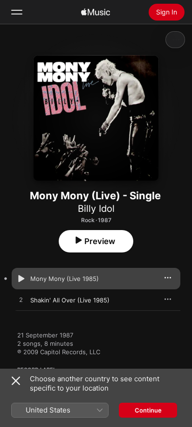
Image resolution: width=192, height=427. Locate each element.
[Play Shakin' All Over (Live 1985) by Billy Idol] (21, 300)
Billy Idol (96, 208)
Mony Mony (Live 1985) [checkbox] (64, 278)
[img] (95, 12)
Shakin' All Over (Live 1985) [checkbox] (70, 300)
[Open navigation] (17, 12)
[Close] (16, 381)
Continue (148, 410)
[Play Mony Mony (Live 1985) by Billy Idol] (21, 278)
